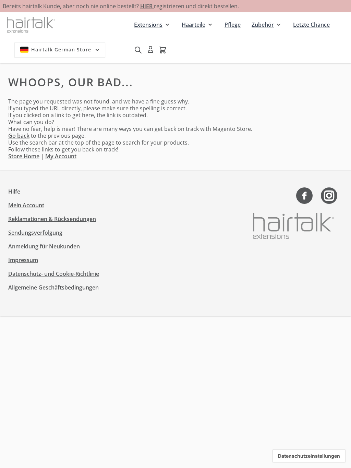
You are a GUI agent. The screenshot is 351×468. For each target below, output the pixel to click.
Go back (18, 135)
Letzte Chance (311, 24)
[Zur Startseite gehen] (30, 24)
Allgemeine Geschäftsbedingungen (53, 287)
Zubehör (263, 24)
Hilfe (14, 191)
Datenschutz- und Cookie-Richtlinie (53, 274)
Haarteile (193, 24)
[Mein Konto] (150, 49)
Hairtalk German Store (61, 49)
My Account (60, 156)
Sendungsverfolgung (35, 232)
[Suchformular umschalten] (138, 50)
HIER (147, 6)
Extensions (148, 24)
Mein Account (26, 205)
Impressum (23, 260)
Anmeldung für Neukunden (44, 246)
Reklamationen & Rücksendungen (52, 219)
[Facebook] (304, 195)
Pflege (233, 24)
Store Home (23, 156)
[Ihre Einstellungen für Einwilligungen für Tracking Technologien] (309, 456)
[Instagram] (329, 195)
